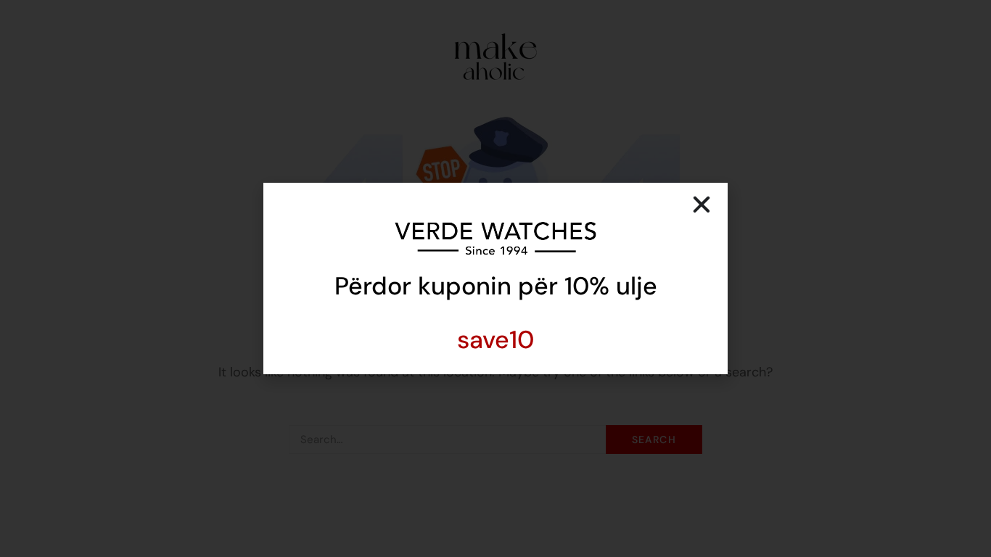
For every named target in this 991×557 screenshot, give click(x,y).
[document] (495, 278)
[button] (701, 204)
